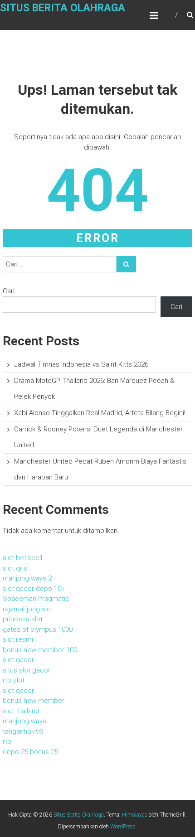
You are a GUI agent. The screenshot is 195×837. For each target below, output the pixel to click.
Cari (9, 291)
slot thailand (21, 711)
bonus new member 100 (40, 650)
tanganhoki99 (23, 731)
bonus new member (33, 701)
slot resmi (18, 639)
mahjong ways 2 (27, 578)
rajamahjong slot (28, 609)
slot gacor (18, 660)
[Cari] (126, 264)
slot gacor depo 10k (33, 589)
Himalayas (134, 815)
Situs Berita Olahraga (62, 8)
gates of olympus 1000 (38, 629)
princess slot (23, 619)
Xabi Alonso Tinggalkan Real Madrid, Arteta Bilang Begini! (99, 413)
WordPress (123, 826)
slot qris (15, 568)
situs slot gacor (26, 670)
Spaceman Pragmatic (36, 599)
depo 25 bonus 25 (30, 752)
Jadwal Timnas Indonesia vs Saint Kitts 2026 (81, 364)
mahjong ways (24, 721)
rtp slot (13, 680)
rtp (7, 741)
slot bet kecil (22, 558)
